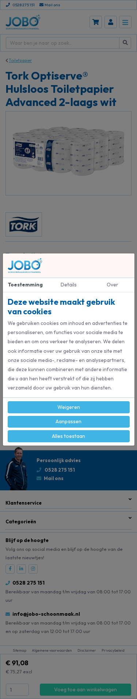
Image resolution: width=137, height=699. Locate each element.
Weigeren (68, 407)
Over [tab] (112, 284)
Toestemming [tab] (25, 284)
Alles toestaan (68, 436)
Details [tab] (69, 284)
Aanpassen (68, 421)
